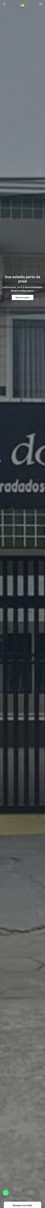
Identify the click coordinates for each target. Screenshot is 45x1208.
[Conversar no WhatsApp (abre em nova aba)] (5, 1192)
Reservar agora (23, 297)
